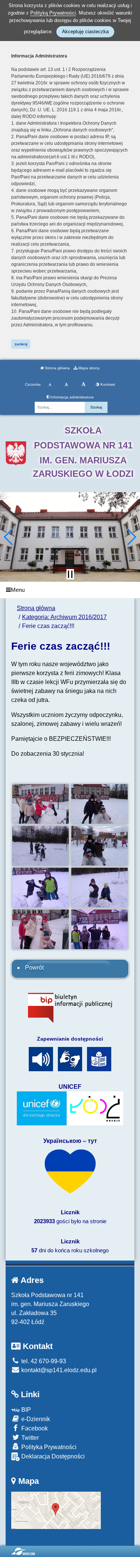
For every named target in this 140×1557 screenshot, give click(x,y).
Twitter (29, 1438)
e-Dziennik (35, 1419)
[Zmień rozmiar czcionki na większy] (66, 384)
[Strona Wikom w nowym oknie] (23, 1551)
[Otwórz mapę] (56, 1510)
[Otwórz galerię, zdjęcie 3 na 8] (40, 845)
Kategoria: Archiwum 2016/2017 (64, 617)
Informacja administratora (71, 397)
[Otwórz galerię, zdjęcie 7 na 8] (40, 929)
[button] (9, 537)
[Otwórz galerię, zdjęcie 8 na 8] (99, 929)
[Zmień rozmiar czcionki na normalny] (50, 384)
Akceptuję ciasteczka (85, 31)
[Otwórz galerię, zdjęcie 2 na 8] (99, 804)
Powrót (34, 967)
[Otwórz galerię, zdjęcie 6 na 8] (99, 887)
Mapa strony (88, 368)
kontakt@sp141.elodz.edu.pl (58, 1370)
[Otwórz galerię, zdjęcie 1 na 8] (40, 804)
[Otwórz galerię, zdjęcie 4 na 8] (99, 845)
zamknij (21, 344)
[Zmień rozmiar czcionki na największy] (83, 384)
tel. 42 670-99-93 (43, 1361)
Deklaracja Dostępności (52, 1456)
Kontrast (107, 384)
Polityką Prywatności (53, 13)
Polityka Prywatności (48, 1447)
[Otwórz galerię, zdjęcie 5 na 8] (40, 887)
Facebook (34, 1428)
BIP (25, 1410)
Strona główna (57, 368)
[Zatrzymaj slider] (70, 574)
